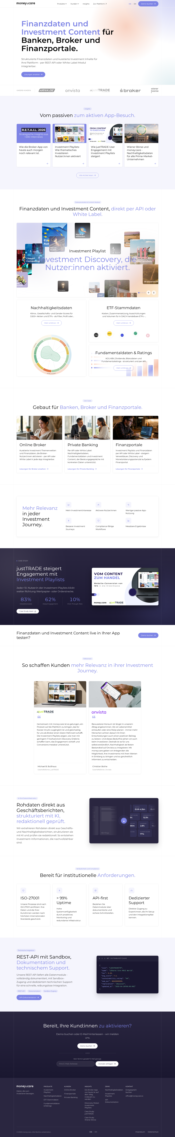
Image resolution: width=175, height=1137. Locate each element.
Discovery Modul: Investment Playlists (92, 1105)
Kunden (74, 4)
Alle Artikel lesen (86, 175)
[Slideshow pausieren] (154, 293)
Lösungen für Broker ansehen (33, 469)
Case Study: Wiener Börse (90, 1118)
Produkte (61, 4)
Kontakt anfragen (105, 1064)
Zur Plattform (99, 4)
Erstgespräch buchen (131, 1091)
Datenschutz (153, 1132)
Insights (86, 4)
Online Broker (70, 1090)
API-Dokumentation (27, 997)
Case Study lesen (26, 611)
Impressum (140, 1132)
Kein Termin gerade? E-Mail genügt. (87, 1059)
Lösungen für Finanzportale (128, 469)
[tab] (139, 292)
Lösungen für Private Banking (81, 469)
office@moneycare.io (133, 1096)
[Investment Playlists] (148, 293)
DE (130, 4)
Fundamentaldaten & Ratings (51, 1104)
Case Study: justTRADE (89, 1112)
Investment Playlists (48, 1091)
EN (135, 4)
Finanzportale (70, 1094)
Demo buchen (147, 4)
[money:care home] (26, 4)
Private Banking (71, 1097)
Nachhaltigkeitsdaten (51, 1096)
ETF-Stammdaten (51, 1100)
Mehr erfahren (50, 323)
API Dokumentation (111, 1101)
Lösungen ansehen (32, 74)
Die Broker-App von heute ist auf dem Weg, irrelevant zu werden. (92, 1094)
